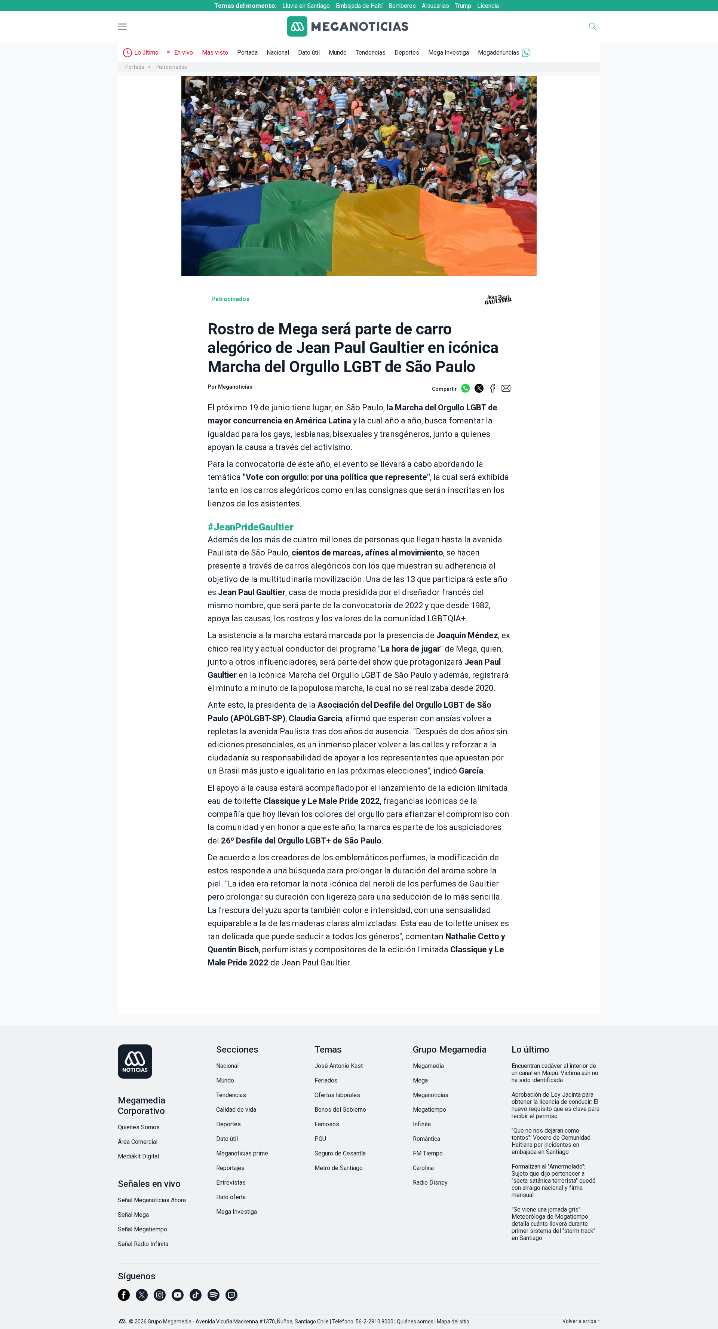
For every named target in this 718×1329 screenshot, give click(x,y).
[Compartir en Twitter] (479, 391)
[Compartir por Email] (505, 391)
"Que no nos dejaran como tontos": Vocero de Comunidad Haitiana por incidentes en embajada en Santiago (551, 1141)
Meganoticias (430, 1095)
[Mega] (123, 1319)
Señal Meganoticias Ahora (152, 1200)
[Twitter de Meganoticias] (142, 1298)
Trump (463, 5)
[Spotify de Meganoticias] (214, 1298)
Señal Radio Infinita (143, 1243)
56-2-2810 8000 (374, 1322)
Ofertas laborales (337, 1095)
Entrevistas (231, 1182)
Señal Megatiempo (142, 1229)
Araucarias (435, 5)
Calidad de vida (236, 1109)
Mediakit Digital (138, 1156)
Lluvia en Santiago (306, 5)
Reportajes (230, 1168)
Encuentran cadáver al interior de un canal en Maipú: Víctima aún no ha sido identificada (555, 1073)
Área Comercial (137, 1141)
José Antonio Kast (338, 1065)
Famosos (326, 1124)
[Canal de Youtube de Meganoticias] (178, 1298)
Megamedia (428, 1065)
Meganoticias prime (242, 1153)
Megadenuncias (498, 52)
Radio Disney (430, 1182)
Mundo (338, 52)
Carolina (423, 1168)
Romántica (426, 1138)
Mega (420, 1080)
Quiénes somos (415, 1322)
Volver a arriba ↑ (581, 1321)
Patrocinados (171, 67)
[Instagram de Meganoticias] (160, 1298)
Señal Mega (133, 1214)
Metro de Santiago (338, 1168)
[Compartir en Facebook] (492, 391)
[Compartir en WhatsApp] (465, 391)
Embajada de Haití (359, 5)
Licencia (488, 5)
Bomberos (402, 5)
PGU (320, 1138)
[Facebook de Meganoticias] (124, 1298)
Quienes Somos (139, 1127)
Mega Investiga (448, 52)
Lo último (146, 52)
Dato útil (309, 52)
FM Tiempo (428, 1153)
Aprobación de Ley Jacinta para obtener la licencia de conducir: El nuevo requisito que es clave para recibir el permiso (555, 1105)
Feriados (326, 1080)
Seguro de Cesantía (340, 1153)
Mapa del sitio (453, 1322)
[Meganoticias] (353, 27)
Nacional (278, 52)
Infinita (422, 1124)
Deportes (407, 52)
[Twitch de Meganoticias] (231, 1298)
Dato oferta (231, 1197)
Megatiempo (429, 1109)
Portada (247, 52)
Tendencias (371, 52)
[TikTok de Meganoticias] (196, 1298)
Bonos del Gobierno (340, 1109)
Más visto (215, 52)
